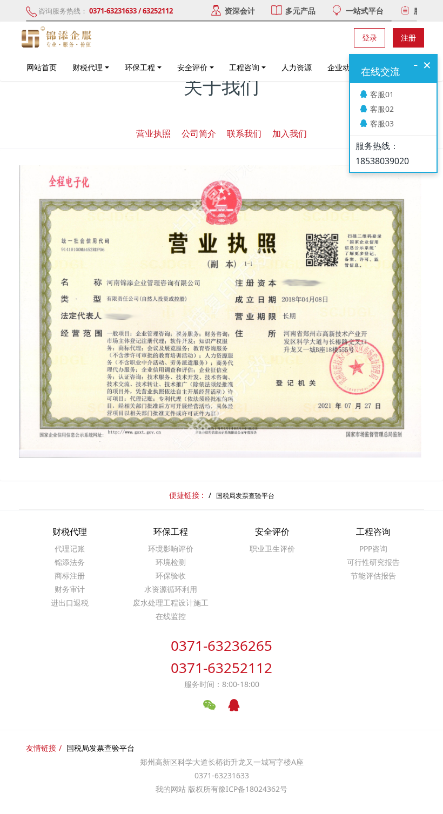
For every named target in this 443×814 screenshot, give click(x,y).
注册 (408, 37)
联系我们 (244, 133)
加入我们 (289, 133)
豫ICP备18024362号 (252, 789)
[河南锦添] (58, 38)
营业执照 (153, 133)
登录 (369, 37)
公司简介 (199, 133)
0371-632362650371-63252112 (221, 656)
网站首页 (41, 67)
